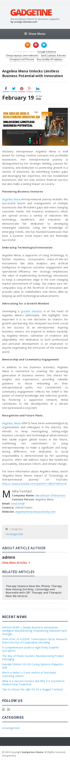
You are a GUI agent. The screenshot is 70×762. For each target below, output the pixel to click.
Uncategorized (14, 534)
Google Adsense (46, 51)
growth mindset (31, 311)
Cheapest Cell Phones (22, 59)
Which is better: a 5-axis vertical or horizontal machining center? (29, 674)
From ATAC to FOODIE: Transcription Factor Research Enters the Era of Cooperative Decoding (34, 640)
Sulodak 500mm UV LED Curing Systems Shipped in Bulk (33, 666)
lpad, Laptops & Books (53, 55)
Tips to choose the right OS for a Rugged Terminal (32, 689)
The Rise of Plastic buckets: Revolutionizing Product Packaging (33, 657)
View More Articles (14, 562)
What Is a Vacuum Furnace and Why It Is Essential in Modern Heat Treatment (33, 682)
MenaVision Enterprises (50, 495)
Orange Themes (26, 755)
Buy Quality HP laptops (49, 59)
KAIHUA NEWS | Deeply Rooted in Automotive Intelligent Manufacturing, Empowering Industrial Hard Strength (34, 631)
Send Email (17, 503)
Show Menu (37, 34)
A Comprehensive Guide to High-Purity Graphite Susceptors (30, 649)
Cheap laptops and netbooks (22, 55)
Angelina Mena (11, 199)
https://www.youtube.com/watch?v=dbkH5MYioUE (34, 483)
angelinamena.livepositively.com (35, 511)
